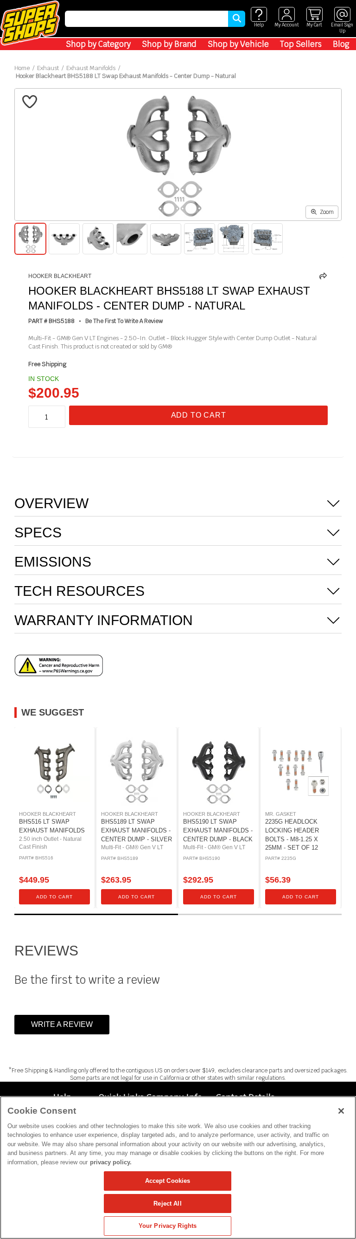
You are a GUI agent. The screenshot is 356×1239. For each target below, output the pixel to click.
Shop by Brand (169, 44)
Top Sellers (301, 44)
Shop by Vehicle (238, 44)
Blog (341, 44)
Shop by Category (98, 44)
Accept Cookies (168, 1180)
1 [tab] (96, 914)
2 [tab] (260, 914)
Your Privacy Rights (168, 1225)
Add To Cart (198, 415)
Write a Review (62, 1024)
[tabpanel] (54, 817)
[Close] (341, 1111)
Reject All (167, 1203)
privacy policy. (111, 1162)
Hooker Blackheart (59, 276)
